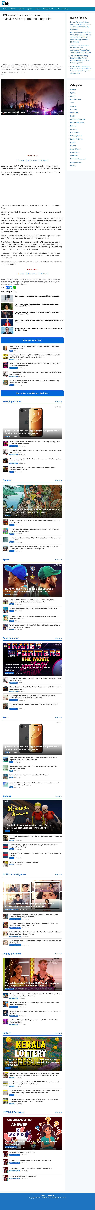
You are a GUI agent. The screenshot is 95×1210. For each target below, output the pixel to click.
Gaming (64, 9)
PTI (4, 75)
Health (72, 116)
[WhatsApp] (14, 287)
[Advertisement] (32, 36)
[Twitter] (10, 287)
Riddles (37, 9)
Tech (57, 9)
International (75, 132)
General (21, 9)
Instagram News (76, 162)
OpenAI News (75, 149)
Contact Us (50, 1196)
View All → (58, 401)
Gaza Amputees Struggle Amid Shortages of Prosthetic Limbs (37, 296)
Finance (73, 146)
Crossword (74, 113)
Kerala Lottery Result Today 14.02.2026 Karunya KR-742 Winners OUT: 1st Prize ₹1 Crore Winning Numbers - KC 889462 (80, 37)
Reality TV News (76, 139)
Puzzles (73, 165)
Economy (73, 109)
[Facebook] (7, 287)
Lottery (73, 142)
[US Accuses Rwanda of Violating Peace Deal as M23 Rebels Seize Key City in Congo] (7, 333)
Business (73, 129)
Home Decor (75, 152)
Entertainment (48, 9)
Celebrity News (76, 136)
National (73, 126)
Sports (29, 9)
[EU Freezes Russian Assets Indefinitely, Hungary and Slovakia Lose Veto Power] (7, 325)
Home (5, 9)
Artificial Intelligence (77, 119)
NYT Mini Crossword (78, 159)
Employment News (77, 123)
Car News (74, 156)
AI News (13, 9)
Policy (43, 1196)
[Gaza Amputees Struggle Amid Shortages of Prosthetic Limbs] (7, 301)
